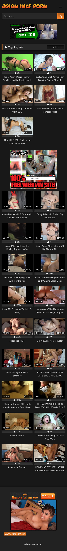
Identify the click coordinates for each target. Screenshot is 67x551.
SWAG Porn (10, 534)
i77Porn (21, 534)
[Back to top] (57, 542)
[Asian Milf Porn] (27, 6)
